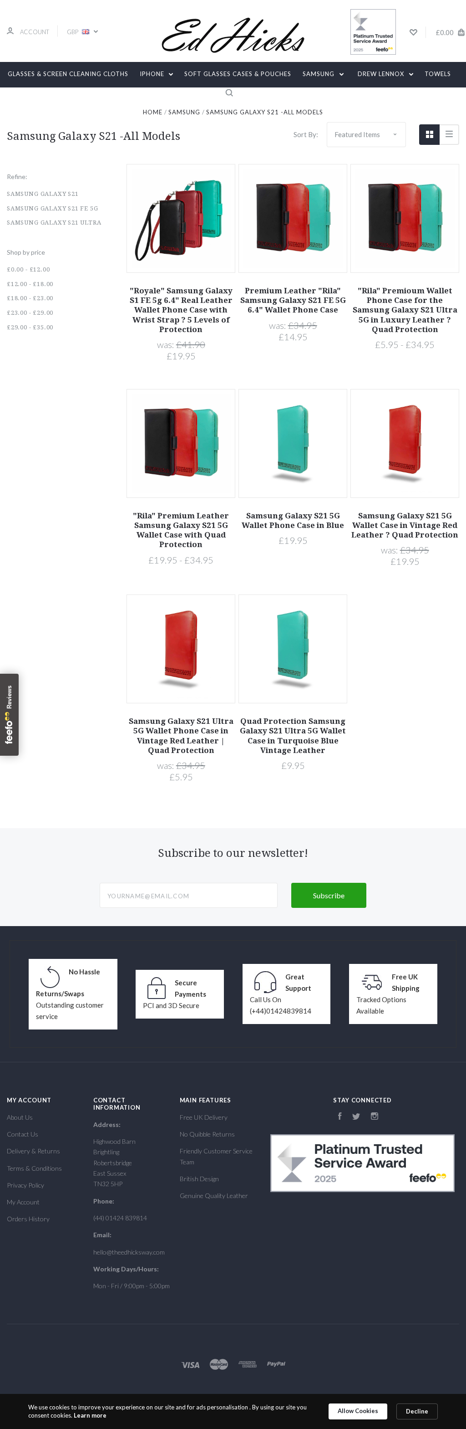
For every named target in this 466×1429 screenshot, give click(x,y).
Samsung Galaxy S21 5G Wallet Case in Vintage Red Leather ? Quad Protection (404, 525)
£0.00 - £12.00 (28, 269)
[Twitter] (356, 1117)
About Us (20, 1117)
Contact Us (22, 1134)
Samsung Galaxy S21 (43, 193)
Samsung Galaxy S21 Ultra (54, 222)
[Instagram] (374, 1117)
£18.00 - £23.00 (30, 298)
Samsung (319, 73)
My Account (23, 1202)
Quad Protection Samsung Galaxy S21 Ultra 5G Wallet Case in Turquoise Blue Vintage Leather (293, 736)
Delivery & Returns (33, 1151)
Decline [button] (417, 1411)
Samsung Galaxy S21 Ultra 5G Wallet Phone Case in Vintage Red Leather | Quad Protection (181, 736)
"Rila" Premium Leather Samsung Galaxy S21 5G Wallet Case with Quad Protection (181, 530)
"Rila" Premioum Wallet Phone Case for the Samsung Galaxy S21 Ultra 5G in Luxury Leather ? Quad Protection (405, 310)
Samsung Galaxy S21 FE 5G (52, 208)
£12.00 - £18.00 (30, 284)
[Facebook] (340, 1117)
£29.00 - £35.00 (30, 327)
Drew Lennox (382, 73)
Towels (438, 73)
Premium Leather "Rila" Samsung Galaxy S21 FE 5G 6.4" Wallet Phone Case (293, 300)
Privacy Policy (25, 1185)
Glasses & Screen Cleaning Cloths (68, 73)
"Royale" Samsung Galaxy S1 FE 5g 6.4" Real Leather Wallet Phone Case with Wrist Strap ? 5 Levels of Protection (181, 310)
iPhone (153, 73)
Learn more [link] (90, 1415)
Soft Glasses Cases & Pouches (237, 73)
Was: (166, 344)
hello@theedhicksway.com (129, 1252)
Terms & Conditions (34, 1168)
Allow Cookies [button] (358, 1410)
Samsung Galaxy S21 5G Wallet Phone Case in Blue (293, 520)
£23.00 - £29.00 (30, 312)
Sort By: (306, 134)
